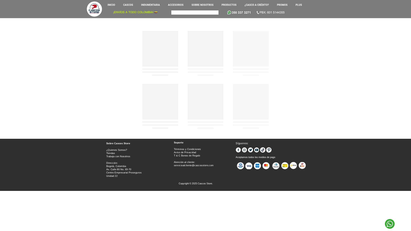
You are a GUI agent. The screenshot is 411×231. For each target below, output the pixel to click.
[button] (130, 5)
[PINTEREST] (268, 150)
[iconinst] (244, 150)
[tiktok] (262, 150)
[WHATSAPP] (390, 224)
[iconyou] (256, 150)
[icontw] (250, 150)
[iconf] (238, 150)
